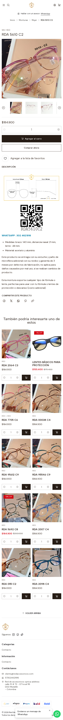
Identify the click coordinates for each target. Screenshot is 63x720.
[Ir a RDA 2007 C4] (46, 507)
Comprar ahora (31, 147)
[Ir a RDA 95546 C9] (46, 453)
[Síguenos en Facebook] (17, 634)
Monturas (23, 20)
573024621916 (12, 677)
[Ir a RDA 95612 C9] (16, 453)
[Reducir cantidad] (4, 129)
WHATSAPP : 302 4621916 (16, 235)
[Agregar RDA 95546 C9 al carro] (56, 487)
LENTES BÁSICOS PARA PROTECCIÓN (46, 364)
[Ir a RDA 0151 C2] (16, 562)
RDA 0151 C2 (9, 583)
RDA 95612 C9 (10, 474)
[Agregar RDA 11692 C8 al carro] (26, 542)
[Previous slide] (4, 108)
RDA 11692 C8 (10, 529)
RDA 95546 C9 (41, 474)
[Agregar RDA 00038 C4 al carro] (56, 432)
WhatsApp (43, 13)
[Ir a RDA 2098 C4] (46, 562)
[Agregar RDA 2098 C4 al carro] (56, 596)
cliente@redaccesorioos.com (19, 673)
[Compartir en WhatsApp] (18, 301)
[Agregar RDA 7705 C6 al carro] (26, 432)
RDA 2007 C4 (40, 529)
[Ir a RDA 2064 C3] (16, 343)
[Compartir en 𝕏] (11, 301)
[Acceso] (55, 5)
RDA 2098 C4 (40, 583)
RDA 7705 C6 (10, 419)
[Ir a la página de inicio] (31, 5)
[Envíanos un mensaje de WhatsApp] (57, 714)
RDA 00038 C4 (41, 419)
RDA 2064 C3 (10, 365)
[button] (31, 613)
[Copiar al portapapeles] (32, 301)
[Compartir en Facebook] (4, 301)
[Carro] (59, 5)
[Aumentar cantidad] (58, 129)
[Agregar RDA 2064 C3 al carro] (26, 378)
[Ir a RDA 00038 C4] (46, 398)
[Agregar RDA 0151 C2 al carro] (26, 596)
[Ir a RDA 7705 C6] (16, 398)
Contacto (6, 649)
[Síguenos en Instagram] (13, 634)
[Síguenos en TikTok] (22, 634)
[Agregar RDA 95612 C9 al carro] (26, 487)
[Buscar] (8, 5)
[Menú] (4, 5)
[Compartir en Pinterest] (25, 301)
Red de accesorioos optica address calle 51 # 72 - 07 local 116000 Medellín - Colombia (22, 685)
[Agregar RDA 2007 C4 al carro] (56, 542)
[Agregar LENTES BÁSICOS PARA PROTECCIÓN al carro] (56, 378)
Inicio (12, 20)
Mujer (34, 20)
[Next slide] (59, 108)
